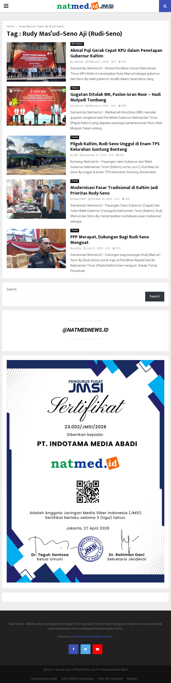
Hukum (75, 88)
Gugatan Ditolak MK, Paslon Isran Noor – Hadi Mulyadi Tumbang (115, 97)
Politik (74, 137)
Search (12, 289)
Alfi (75, 155)
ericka (77, 248)
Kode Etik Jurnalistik (110, 678)
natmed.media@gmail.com (94, 636)
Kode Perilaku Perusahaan (77, 678)
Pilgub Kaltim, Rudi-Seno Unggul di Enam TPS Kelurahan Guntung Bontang (115, 146)
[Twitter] (85, 649)
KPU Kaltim (77, 44)
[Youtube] (97, 649)
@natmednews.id (85, 330)
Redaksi (132, 678)
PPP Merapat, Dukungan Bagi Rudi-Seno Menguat (109, 239)
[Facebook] (73, 649)
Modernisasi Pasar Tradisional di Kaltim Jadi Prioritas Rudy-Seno (114, 190)
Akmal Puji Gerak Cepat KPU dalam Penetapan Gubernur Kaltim (116, 53)
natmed (78, 61)
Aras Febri (80, 199)
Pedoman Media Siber (44, 678)
